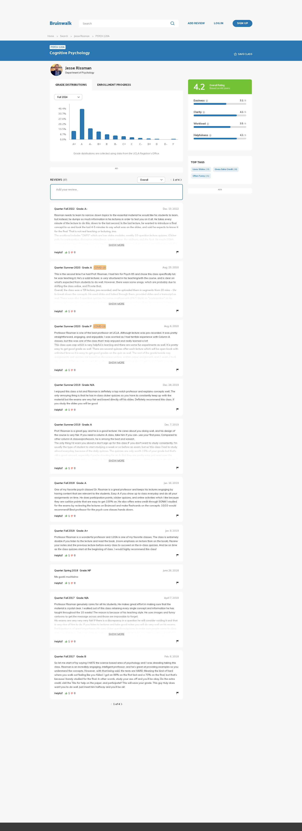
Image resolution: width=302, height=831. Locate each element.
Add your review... (67, 189)
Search (64, 36)
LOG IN (218, 23)
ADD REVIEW (196, 23)
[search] (125, 23)
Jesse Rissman (81, 36)
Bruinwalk (61, 23)
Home (51, 36)
